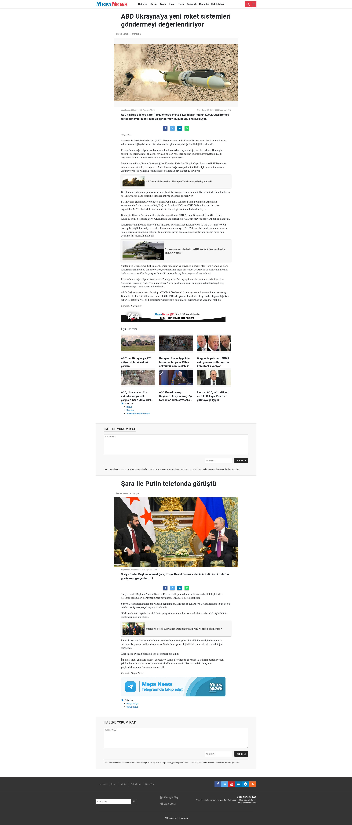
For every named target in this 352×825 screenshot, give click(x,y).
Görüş (153, 4)
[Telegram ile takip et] (245, 784)
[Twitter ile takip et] (224, 784)
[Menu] (253, 4)
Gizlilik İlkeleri (135, 784)
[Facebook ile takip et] (218, 784)
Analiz (163, 4)
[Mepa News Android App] (169, 797)
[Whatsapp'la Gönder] (187, 128)
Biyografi (191, 4)
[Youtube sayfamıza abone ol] (231, 784)
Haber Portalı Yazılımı (178, 818)
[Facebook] (165, 128)
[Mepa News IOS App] (169, 803)
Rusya (129, 407)
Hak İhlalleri (217, 4)
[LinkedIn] (179, 128)
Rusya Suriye (132, 703)
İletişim (124, 784)
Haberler (143, 4)
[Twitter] (172, 128)
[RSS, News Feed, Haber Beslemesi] (252, 784)
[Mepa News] (112, 4)
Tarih (181, 4)
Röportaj (204, 4)
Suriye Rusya (132, 707)
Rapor (172, 4)
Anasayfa (103, 784)
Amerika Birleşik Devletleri (138, 413)
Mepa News (122, 34)
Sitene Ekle (149, 784)
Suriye (135, 493)
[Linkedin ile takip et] (238, 784)
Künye (114, 784)
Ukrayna (136, 34)
